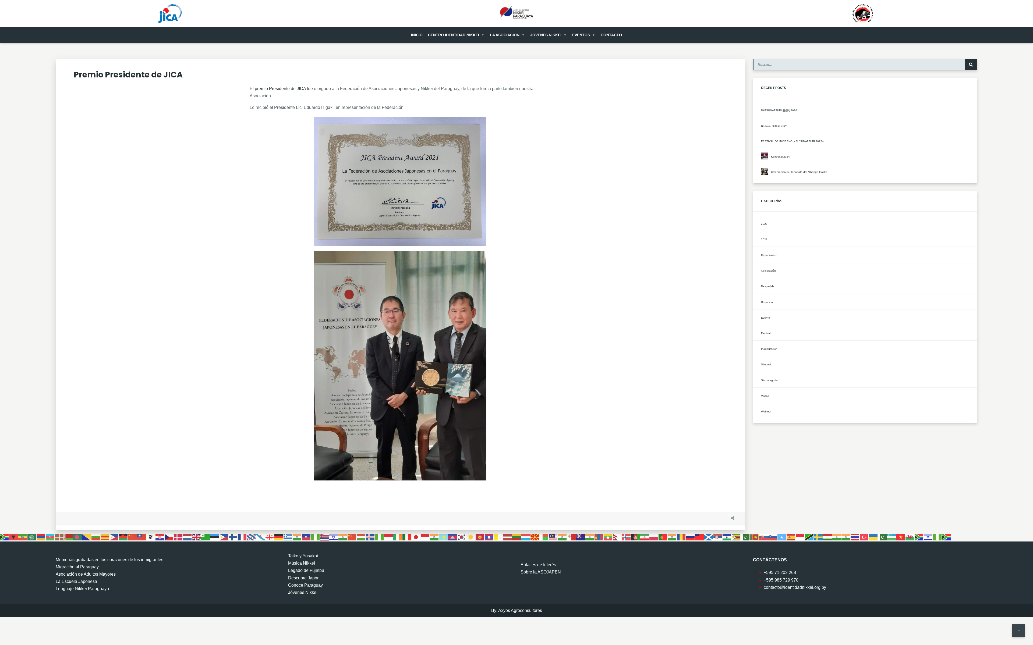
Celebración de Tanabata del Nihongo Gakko (799, 171)
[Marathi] (590, 536)
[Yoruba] (937, 536)
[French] (242, 536)
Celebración (768, 270)
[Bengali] (77, 536)
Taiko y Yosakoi (303, 556)
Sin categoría (769, 380)
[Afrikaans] (4, 536)
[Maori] (580, 536)
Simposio (766, 364)
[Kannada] (434, 536)
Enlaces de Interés (538, 564)
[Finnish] (233, 536)
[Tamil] (836, 536)
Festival (765, 333)
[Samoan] (699, 536)
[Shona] (736, 536)
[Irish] (397, 536)
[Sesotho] (727, 536)
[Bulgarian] (96, 536)
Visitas (765, 395)
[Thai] (855, 536)
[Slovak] (763, 536)
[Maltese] (571, 536)
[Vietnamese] (900, 536)
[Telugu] (846, 536)
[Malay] (553, 536)
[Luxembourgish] (525, 536)
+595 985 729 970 (781, 580)
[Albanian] (13, 536)
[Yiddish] (928, 536)
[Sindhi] (745, 536)
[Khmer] (452, 536)
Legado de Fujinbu (306, 570)
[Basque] (59, 536)
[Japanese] (416, 536)
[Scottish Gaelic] (708, 536)
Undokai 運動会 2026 (774, 125)
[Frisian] (251, 536)
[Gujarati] (297, 536)
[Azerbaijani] (50, 536)
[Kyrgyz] (480, 536)
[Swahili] (809, 536)
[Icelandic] (370, 536)
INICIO (417, 35)
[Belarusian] (68, 536)
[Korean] (461, 536)
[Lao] (489, 536)
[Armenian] (41, 536)
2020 (764, 223)
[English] (196, 536)
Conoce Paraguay (305, 585)
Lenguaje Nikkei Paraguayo (82, 588)
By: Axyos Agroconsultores (516, 610)
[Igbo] (379, 536)
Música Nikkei (301, 563)
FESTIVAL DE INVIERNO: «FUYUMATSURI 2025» (792, 141)
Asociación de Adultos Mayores (86, 574)
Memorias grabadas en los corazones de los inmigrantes (109, 559)
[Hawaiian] (324, 536)
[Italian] (407, 536)
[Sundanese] (800, 536)
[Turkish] (864, 536)
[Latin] (498, 536)
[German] (279, 536)
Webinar (766, 411)
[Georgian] (269, 536)
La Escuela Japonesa (76, 581)
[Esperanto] (205, 536)
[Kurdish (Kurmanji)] (471, 536)
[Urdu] (882, 536)
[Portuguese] (663, 536)
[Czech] (169, 536)
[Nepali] (617, 536)
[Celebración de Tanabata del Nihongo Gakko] (764, 171)
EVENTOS (581, 35)
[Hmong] (352, 536)
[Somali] (782, 536)
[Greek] (288, 536)
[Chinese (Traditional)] (141, 536)
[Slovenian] (772, 536)
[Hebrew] (333, 536)
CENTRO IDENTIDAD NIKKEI (453, 35)
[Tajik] (827, 536)
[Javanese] (425, 536)
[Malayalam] (562, 536)
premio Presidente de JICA (280, 88)
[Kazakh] (443, 536)
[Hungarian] (361, 536)
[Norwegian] (626, 536)
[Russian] (690, 536)
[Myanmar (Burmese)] (608, 536)
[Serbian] (718, 536)
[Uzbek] (891, 536)
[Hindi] (343, 536)
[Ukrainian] (873, 536)
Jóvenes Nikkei (545, 35)
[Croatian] (160, 536)
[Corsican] (150, 536)
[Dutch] (187, 536)
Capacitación (769, 255)
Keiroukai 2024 (780, 156)
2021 (764, 239)
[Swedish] (818, 536)
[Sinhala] (754, 536)
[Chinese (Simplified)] (132, 536)
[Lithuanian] (516, 536)
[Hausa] (315, 536)
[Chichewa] (123, 536)
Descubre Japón (304, 578)
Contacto (611, 35)
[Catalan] (105, 536)
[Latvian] (507, 536)
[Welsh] (910, 536)
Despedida (767, 286)
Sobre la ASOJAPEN (541, 572)
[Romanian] (681, 536)
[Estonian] (215, 536)
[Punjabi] (672, 536)
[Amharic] (22, 536)
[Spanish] (791, 536)
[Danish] (178, 536)
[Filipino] (224, 536)
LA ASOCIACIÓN (504, 35)
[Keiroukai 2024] (764, 156)
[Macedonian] (535, 536)
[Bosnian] (86, 536)
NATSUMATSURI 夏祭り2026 (779, 110)
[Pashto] (635, 536)
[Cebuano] (114, 536)
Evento (765, 317)
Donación (767, 302)
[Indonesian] (388, 536)
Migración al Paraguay (77, 567)
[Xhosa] (919, 536)
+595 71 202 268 (780, 572)
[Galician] (260, 536)
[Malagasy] (544, 536)
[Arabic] (32, 536)
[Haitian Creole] (306, 536)
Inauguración (769, 348)
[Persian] (644, 536)
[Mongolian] (599, 536)
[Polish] (654, 536)
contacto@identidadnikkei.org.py (795, 587)
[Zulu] (946, 536)
